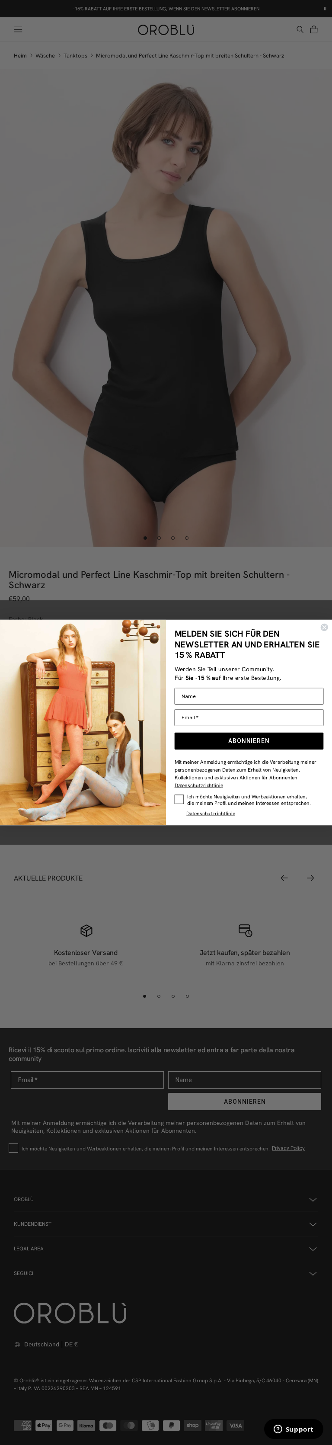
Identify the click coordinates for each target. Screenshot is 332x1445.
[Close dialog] (324, 627)
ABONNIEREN (249, 740)
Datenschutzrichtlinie (199, 785)
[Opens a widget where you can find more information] (293, 1430)
